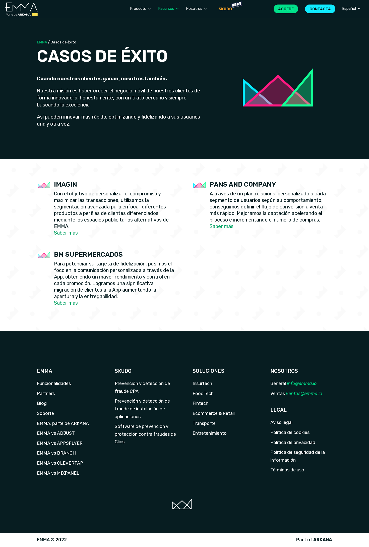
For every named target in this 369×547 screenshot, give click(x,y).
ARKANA (322, 539)
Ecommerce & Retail (214, 413)
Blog (42, 403)
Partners (46, 393)
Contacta (320, 9)
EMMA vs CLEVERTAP (60, 463)
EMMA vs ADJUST (56, 433)
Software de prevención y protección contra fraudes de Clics (145, 434)
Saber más (66, 233)
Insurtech (202, 383)
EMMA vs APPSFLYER (60, 443)
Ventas (277, 393)
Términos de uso (287, 470)
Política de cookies (290, 432)
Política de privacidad (292, 442)
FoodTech (203, 393)
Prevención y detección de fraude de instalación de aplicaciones (142, 408)
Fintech (200, 403)
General (278, 383)
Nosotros (194, 9)
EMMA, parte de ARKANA (63, 423)
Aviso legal (281, 422)
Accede (286, 9)
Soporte (45, 413)
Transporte (204, 423)
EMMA (42, 42)
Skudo (225, 9)
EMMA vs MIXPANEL (58, 473)
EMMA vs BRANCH (56, 453)
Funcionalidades (54, 383)
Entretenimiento (210, 433)
